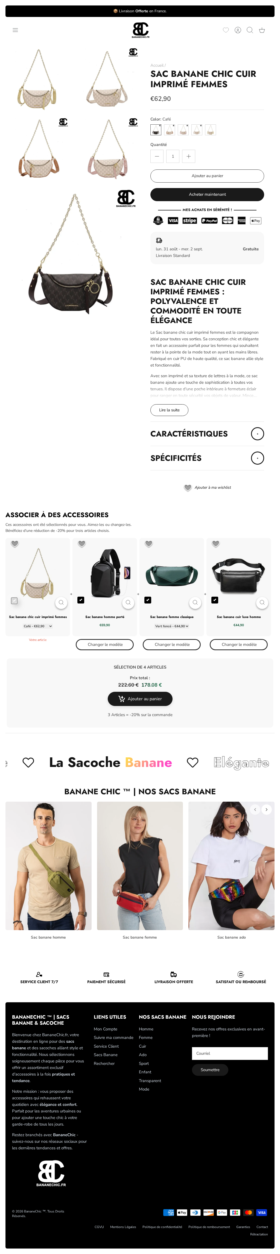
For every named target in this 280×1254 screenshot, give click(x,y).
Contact (262, 1227)
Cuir (142, 1046)
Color (160, 119)
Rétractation (259, 1234)
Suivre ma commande (113, 1037)
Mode (144, 1089)
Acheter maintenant (207, 194)
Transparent (150, 1080)
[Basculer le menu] (18, 30)
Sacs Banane (106, 1054)
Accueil (157, 65)
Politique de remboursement (209, 1227)
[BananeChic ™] (140, 30)
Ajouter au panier (207, 175)
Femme (146, 1037)
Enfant (145, 1072)
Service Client (106, 1046)
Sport (144, 1063)
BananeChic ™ (35, 1211)
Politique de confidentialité (162, 1227)
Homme (146, 1029)
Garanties (243, 1227)
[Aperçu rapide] (61, 603)
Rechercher (104, 1063)
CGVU (99, 1227)
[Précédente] (255, 809)
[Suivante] (266, 809)
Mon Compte (105, 1029)
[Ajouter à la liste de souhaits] (15, 544)
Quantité (158, 144)
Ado (143, 1054)
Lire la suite (169, 410)
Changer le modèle (105, 644)
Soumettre (210, 1070)
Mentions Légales (123, 1227)
